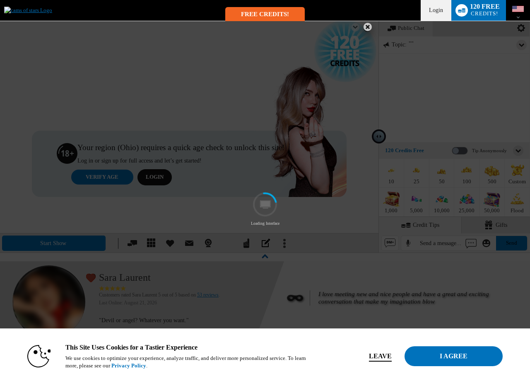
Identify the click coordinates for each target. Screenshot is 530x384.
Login (436, 10)
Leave (380, 356)
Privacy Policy (128, 365)
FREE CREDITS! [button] (265, 14)
